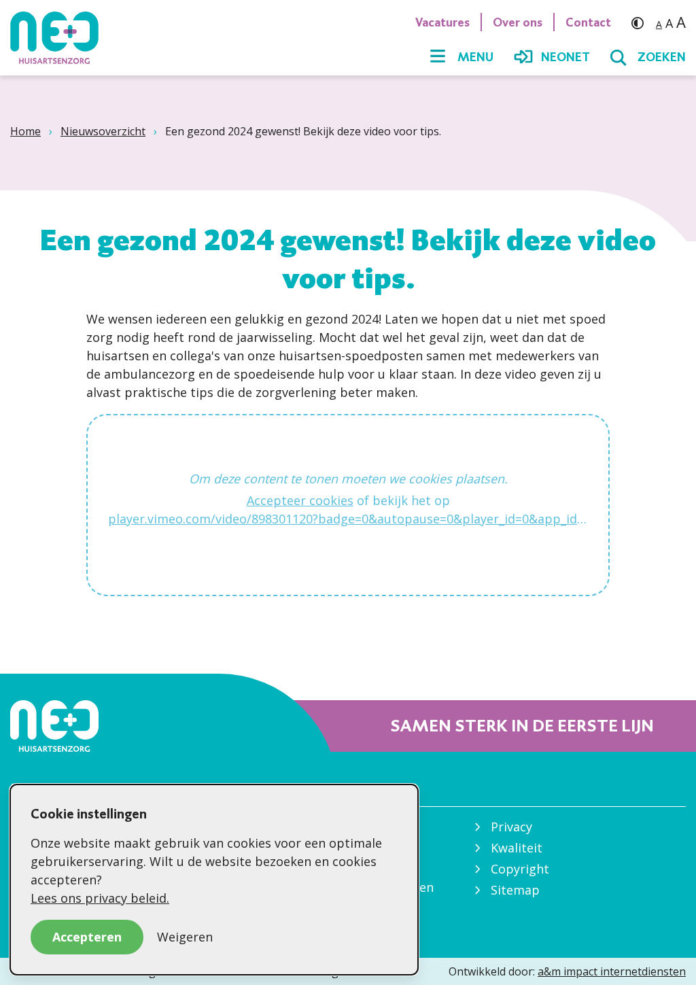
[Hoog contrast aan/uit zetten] (640, 22)
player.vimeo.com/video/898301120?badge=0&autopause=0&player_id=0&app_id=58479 (348, 519)
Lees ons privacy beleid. (100, 898)
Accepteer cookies (300, 500)
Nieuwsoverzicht (102, 131)
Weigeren (185, 937)
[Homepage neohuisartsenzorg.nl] (61, 37)
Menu (475, 57)
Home (25, 131)
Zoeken (662, 57)
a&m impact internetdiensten (612, 971)
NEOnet (565, 57)
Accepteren (87, 937)
